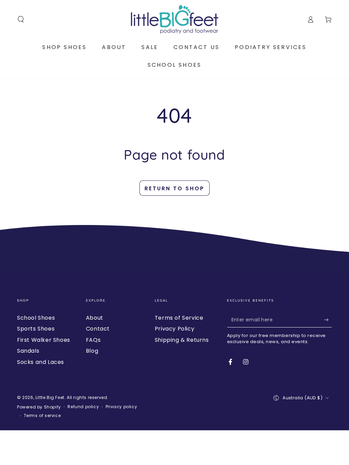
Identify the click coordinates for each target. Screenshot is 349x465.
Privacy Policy (174, 329)
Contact (98, 329)
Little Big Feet (49, 397)
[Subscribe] (328, 319)
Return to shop (174, 188)
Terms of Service (179, 318)
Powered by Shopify (39, 407)
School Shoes (36, 318)
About (94, 318)
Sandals (28, 351)
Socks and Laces (40, 362)
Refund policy (83, 407)
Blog (92, 351)
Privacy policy (121, 407)
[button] (21, 19)
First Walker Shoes (43, 340)
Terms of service (42, 415)
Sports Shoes (36, 329)
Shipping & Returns (182, 340)
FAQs (93, 340)
